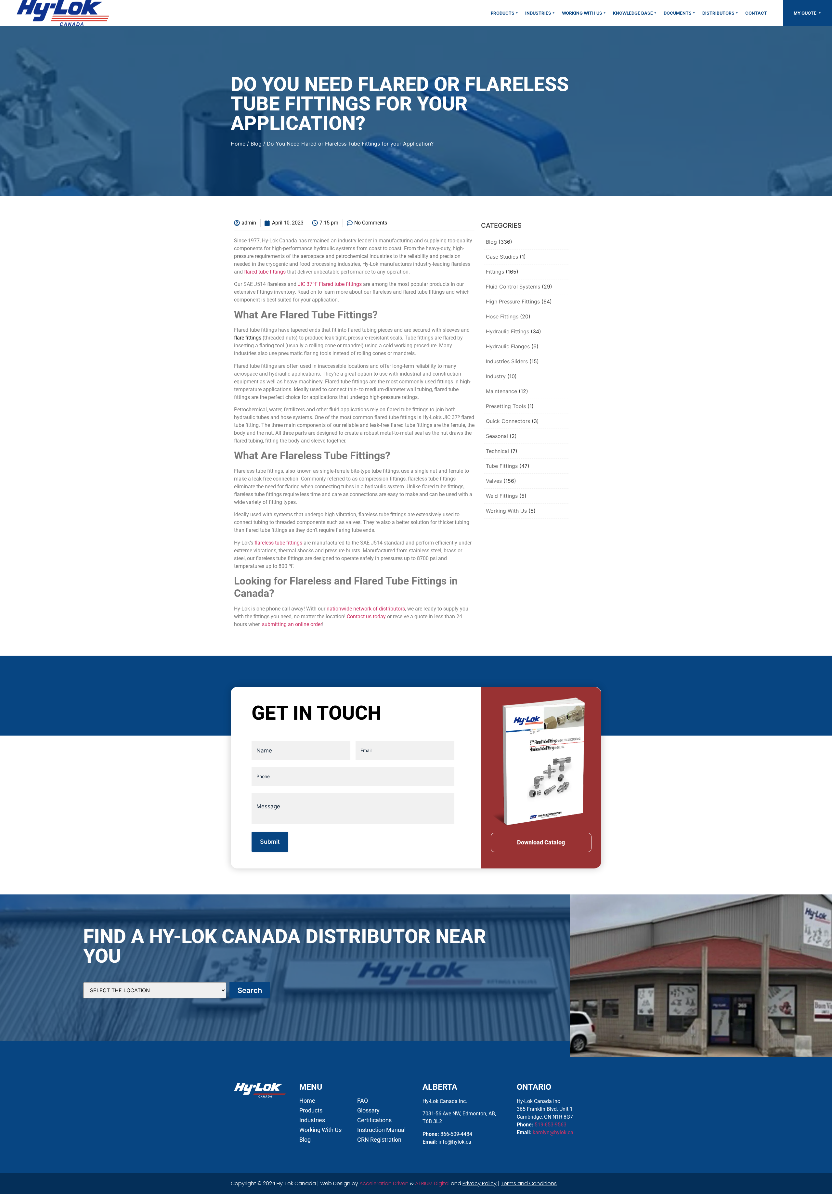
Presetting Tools (506, 406)
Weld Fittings (502, 496)
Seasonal (497, 436)
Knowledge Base (633, 13)
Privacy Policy (479, 1183)
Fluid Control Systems (513, 286)
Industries (538, 13)
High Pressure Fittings (513, 301)
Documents (678, 13)
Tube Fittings (502, 466)
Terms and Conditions (529, 1183)
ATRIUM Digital (432, 1183)
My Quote (805, 13)
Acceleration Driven (384, 1183)
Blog (256, 143)
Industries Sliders (507, 361)
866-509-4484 (456, 1134)
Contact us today (366, 616)
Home (238, 143)
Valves (494, 481)
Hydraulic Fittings (507, 331)
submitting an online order (292, 624)
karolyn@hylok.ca (553, 1132)
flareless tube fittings (278, 543)
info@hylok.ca (454, 1142)
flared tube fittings (265, 272)
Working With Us (582, 13)
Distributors (718, 13)
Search (250, 990)
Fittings (495, 271)
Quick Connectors (508, 421)
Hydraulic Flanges (508, 346)
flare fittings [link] (247, 338)
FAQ (362, 1101)
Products (502, 13)
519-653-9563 (550, 1125)
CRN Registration (379, 1139)
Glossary (368, 1110)
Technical (497, 451)
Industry (496, 376)
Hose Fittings (502, 316)
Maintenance (501, 391)
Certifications (374, 1120)
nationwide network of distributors (366, 609)
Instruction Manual (381, 1130)
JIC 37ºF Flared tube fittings (330, 284)
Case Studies (502, 256)
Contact (756, 13)
